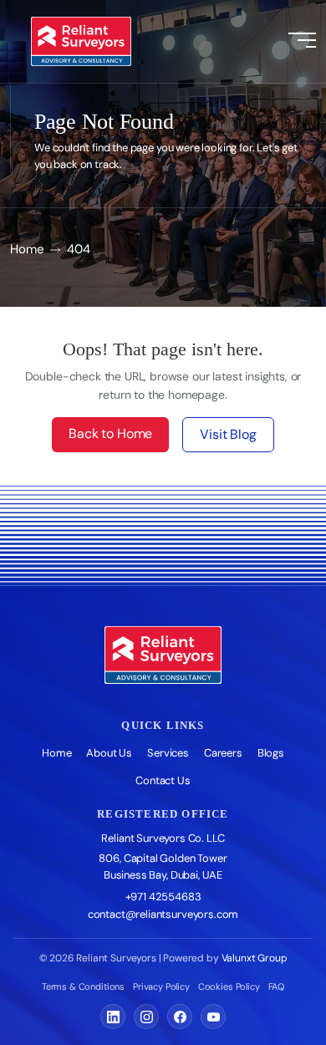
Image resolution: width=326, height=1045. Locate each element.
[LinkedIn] (112, 1016)
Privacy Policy (161, 986)
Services (168, 753)
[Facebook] (179, 1016)
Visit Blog (228, 434)
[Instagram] (146, 1016)
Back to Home (110, 433)
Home (26, 249)
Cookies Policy (229, 986)
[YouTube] (213, 1016)
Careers (223, 753)
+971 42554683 (163, 897)
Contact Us (162, 780)
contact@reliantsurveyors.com (163, 914)
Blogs (270, 753)
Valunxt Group (255, 958)
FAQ (276, 986)
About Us (109, 753)
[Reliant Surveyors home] (163, 655)
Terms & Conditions (83, 986)
